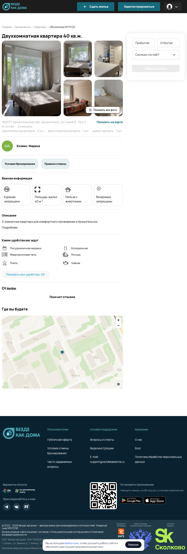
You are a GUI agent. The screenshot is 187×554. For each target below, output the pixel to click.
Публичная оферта (59, 440)
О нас (138, 440)
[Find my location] (118, 384)
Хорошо (133, 544)
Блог (138, 448)
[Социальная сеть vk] (16, 507)
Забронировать (155, 69)
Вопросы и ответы (102, 440)
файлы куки (72, 543)
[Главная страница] (20, 6)
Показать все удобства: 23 (25, 274)
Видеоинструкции (102, 448)
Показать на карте (110, 122)
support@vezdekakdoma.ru (107, 462)
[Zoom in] (118, 320)
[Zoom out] (118, 325)
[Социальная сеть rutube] (26, 507)
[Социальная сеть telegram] (7, 507)
